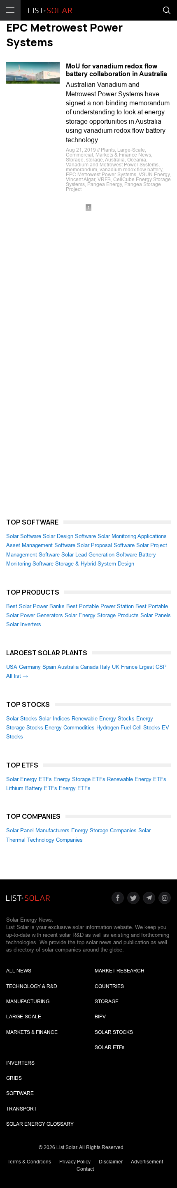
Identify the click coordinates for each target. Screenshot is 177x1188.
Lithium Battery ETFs (31, 788)
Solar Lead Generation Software (99, 555)
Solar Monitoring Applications (132, 536)
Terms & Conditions (29, 1162)
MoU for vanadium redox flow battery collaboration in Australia (116, 70)
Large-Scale (23, 1017)
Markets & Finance (32, 1032)
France (129, 667)
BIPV (100, 1017)
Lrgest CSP (153, 667)
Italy (105, 667)
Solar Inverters (23, 624)
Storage (107, 1001)
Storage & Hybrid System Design (94, 564)
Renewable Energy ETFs (136, 779)
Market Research (119, 971)
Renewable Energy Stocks (103, 719)
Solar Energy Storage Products (102, 615)
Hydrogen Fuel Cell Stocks (128, 728)
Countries (109, 986)
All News (18, 971)
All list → (17, 676)
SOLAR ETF (109, 1047)
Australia (68, 667)
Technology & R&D (31, 986)
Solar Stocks (21, 719)
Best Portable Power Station (100, 606)
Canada (89, 667)
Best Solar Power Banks (35, 606)
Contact (85, 1169)
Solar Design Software (69, 536)
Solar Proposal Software (106, 545)
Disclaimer (111, 1162)
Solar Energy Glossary (40, 1124)
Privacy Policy (75, 1162)
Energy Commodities (70, 728)
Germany (30, 667)
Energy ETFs (75, 788)
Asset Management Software (40, 545)
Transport (21, 1109)
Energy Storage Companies (104, 830)
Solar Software (23, 536)
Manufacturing (27, 1001)
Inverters (20, 1063)
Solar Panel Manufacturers (38, 830)
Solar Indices (54, 719)
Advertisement (147, 1162)
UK (115, 667)
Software (20, 1093)
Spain (49, 667)
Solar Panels (155, 615)
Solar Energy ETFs (29, 779)
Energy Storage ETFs (79, 779)
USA (11, 667)
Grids (14, 1078)
